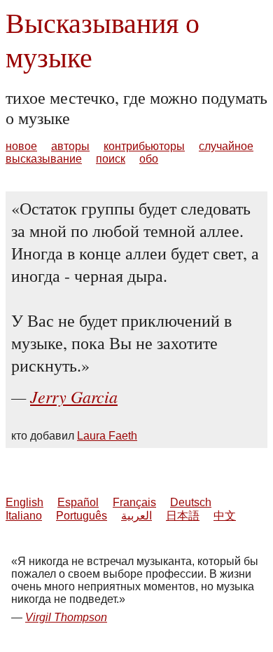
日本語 (183, 516)
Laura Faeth (107, 436)
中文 (225, 516)
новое (21, 146)
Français (134, 502)
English (24, 502)
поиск (110, 159)
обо (148, 159)
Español (78, 502)
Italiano (24, 516)
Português (81, 516)
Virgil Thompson (66, 617)
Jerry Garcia (74, 396)
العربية (136, 516)
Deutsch (190, 502)
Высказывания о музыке (103, 39)
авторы (70, 146)
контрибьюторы (144, 146)
